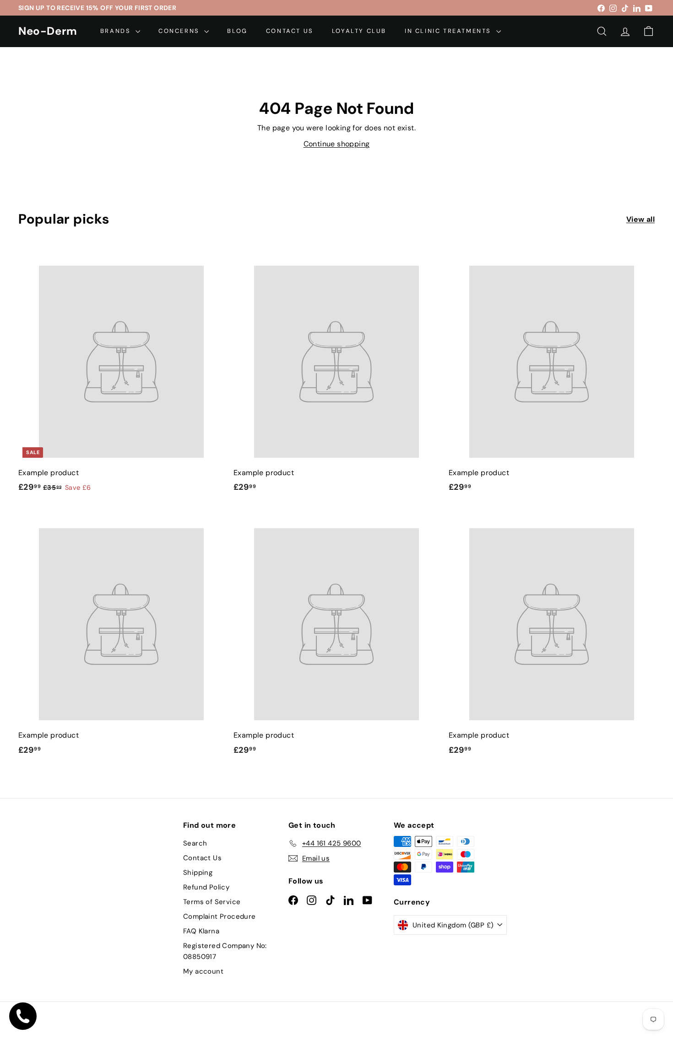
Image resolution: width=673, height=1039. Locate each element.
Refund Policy (206, 887)
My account (203, 971)
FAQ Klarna (201, 931)
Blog (237, 31)
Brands (116, 31)
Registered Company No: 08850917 (225, 951)
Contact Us (202, 857)
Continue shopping (337, 144)
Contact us (290, 31)
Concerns (180, 31)
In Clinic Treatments (449, 31)
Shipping (197, 872)
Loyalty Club (359, 31)
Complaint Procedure (219, 916)
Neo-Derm (47, 31)
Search (195, 843)
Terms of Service (211, 901)
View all (640, 219)
